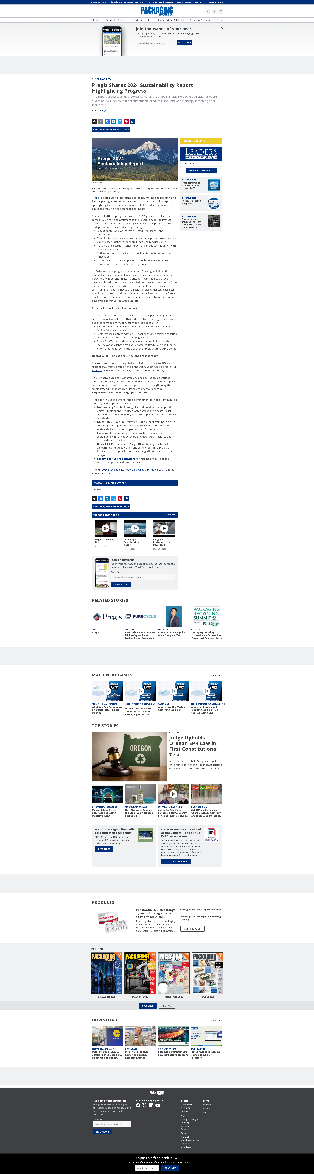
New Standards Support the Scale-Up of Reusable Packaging (139, 813)
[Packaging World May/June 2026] (140, 973)
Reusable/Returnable (136, 807)
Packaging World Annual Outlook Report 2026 (191, 185)
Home (94, 629)
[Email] (100, 121)
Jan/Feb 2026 (208, 997)
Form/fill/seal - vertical (104, 704)
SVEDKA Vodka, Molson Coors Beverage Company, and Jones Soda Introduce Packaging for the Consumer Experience (206, 813)
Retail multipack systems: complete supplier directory (205, 1054)
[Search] (214, 11)
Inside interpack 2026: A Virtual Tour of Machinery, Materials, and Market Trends (107, 1054)
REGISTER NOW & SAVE (176, 861)
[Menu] (220, 11)
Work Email (117, 572)
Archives (167, 1005)
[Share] (107, 121)
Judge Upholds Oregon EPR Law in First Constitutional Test (193, 746)
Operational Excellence (104, 807)
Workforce (164, 629)
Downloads (131, 1049)
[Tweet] (120, 121)
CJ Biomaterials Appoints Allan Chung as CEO (172, 634)
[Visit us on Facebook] (138, 1105)
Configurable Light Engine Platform (200, 909)
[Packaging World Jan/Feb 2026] (207, 973)
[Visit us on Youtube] (157, 1105)
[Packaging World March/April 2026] (174, 973)
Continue (170, 1168)
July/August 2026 (106, 997)
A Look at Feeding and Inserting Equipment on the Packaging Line (204, 710)
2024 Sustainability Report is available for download (132, 469)
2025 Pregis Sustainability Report (131, 542)
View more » (171, 515)
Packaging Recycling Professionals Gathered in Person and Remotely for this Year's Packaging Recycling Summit (206, 635)
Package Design (199, 807)
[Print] (94, 121)
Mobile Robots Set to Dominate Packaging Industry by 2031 (104, 813)
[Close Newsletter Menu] (221, 27)
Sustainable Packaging (170, 807)
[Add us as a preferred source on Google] (132, 121)
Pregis (103, 110)
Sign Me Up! (184, 42)
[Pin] (126, 121)
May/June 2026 (140, 997)
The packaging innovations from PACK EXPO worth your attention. (191, 223)
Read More (104, 849)
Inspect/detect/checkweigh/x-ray (140, 705)
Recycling (130, 629)
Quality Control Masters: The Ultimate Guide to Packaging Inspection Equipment (139, 711)
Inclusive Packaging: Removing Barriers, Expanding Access (136, 1054)
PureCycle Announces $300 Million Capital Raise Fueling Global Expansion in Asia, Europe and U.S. (140, 635)
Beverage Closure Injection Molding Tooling (200, 918)
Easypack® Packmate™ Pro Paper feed (161, 542)
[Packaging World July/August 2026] (106, 973)
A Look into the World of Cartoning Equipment (172, 708)
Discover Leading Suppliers (191, 202)
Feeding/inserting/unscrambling (208, 704)
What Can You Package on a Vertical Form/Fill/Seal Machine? (107, 710)
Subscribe (147, 1005)
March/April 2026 (174, 997)
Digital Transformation (104, 1049)
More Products (192, 928)
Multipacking (198, 1049)
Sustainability (101, 79)
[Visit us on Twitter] (144, 1105)
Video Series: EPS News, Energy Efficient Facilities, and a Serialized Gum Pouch (172, 813)
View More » (216, 676)
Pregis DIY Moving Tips (104, 541)
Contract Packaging (169, 1049)
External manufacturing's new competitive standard (173, 1053)
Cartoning (163, 704)
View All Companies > (201, 170)
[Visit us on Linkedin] (151, 1105)
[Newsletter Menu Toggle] (208, 11)
